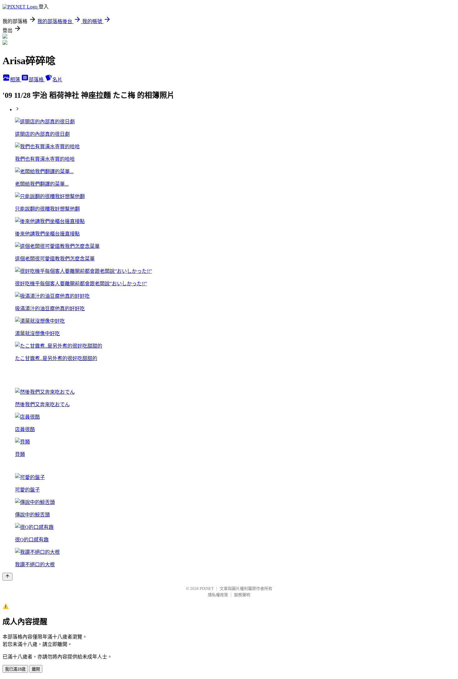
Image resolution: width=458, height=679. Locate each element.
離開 (36, 669)
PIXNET (207, 588)
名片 (57, 79)
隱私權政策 (218, 594)
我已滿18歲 (15, 669)
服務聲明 (242, 594)
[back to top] (7, 577)
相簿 (15, 79)
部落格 (37, 79)
